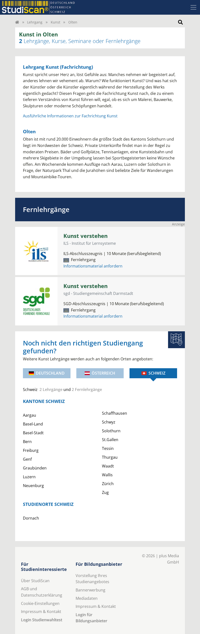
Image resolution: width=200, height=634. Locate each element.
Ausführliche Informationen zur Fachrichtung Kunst (70, 116)
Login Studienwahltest (41, 620)
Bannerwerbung (90, 590)
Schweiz (157, 373)
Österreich (103, 373)
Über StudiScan (35, 580)
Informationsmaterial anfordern (92, 266)
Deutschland (50, 373)
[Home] (17, 22)
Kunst (55, 22)
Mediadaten (87, 598)
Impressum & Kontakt (41, 611)
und (62, 389)
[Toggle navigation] (193, 7)
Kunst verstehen (85, 236)
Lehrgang (34, 22)
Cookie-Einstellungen (40, 603)
